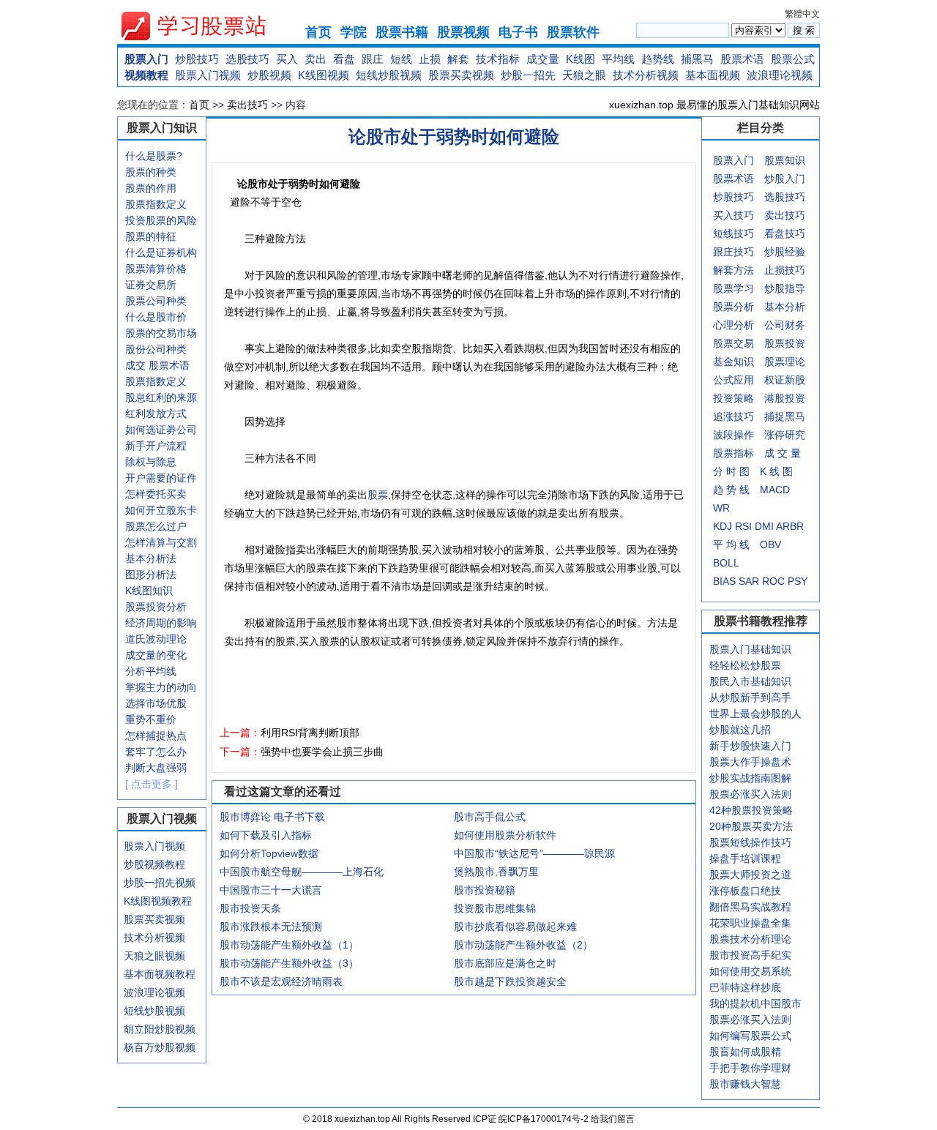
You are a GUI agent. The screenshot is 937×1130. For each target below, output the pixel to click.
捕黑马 (697, 59)
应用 (743, 380)
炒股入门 (784, 178)
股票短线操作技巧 (750, 842)
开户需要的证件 (161, 478)
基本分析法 (150, 558)
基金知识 (733, 361)
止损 (430, 59)
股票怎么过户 (156, 526)
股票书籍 (402, 32)
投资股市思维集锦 (495, 908)
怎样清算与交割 (161, 542)
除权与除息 (150, 462)
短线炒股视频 (389, 75)
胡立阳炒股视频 (159, 1029)
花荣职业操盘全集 (750, 923)
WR (721, 508)
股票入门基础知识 (750, 649)
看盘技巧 (784, 233)
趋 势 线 (731, 489)
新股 (795, 380)
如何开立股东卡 (161, 510)
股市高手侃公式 (490, 817)
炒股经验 (784, 252)
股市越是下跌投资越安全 (510, 981)
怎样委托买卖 (156, 494)
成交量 (542, 59)
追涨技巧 (733, 416)
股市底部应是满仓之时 (505, 963)
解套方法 (733, 270)
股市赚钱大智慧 (745, 1084)
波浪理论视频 (780, 75)
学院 (353, 32)
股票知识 (784, 160)
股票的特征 (150, 236)
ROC (773, 581)
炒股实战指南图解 (750, 778)
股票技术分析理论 (750, 939)
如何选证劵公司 (161, 429)
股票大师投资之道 (750, 874)
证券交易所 (150, 285)
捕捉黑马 (784, 416)
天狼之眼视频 (154, 956)
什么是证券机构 (161, 252)
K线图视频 (323, 75)
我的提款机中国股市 (755, 1003)
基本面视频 (712, 75)
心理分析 (733, 325)
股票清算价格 (156, 268)
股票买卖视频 (461, 75)
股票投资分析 (156, 607)
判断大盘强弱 (156, 768)
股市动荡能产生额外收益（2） (523, 945)
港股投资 (784, 398)
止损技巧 (784, 270)
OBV (770, 544)
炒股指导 (784, 288)
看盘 (344, 59)
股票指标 (733, 453)
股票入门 (146, 59)
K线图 (580, 59)
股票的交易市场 (161, 333)
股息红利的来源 (161, 397)
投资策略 (733, 398)
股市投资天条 (250, 908)
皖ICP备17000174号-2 (545, 1119)
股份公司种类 (156, 349)
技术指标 (498, 59)
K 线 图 (776, 471)
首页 (318, 32)
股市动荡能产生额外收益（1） (289, 945)
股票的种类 (150, 172)
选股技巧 (247, 59)
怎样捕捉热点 (156, 735)
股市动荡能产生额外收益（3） (289, 963)
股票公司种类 (156, 301)
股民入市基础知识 (750, 681)
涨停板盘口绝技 (745, 891)
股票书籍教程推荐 (760, 621)
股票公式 (793, 59)
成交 (135, 365)
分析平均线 (150, 671)
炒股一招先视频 (159, 882)
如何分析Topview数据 (269, 853)
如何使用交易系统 (750, 971)
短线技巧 (733, 233)
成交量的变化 (156, 655)
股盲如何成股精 (745, 1052)
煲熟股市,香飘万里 (496, 872)
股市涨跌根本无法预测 (271, 926)
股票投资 (784, 343)
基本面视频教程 (159, 974)
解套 (458, 59)
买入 (287, 59)
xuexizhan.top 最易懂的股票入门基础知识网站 (714, 105)
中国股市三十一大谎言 (271, 890)
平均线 (618, 59)
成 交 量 (782, 453)
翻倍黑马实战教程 (750, 907)
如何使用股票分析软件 (505, 835)
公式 (723, 380)
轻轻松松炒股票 (745, 665)
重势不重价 (150, 719)
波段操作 (733, 435)
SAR (749, 581)
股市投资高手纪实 (750, 955)
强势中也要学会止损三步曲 (322, 751)
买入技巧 (733, 215)
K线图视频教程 (158, 901)
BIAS (724, 581)
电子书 (518, 32)
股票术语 (742, 59)
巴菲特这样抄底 (745, 987)
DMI (764, 526)
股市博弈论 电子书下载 (272, 817)
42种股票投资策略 (751, 810)
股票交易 (733, 343)
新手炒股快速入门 (750, 746)
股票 (377, 495)
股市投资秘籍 (484, 890)
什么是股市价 (156, 317)
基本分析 (784, 307)
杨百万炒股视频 (159, 1047)
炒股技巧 (197, 59)
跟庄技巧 (733, 252)
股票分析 (733, 307)
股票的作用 (150, 188)
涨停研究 (784, 435)
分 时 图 (731, 471)
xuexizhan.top (205, 26)
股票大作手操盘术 (750, 762)
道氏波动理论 (156, 639)
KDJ (722, 526)
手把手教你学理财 (750, 1068)
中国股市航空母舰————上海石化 (302, 872)
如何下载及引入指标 (266, 835)
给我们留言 (613, 1119)
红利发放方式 (156, 413)
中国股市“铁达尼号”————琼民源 (534, 853)
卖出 (315, 59)
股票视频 (463, 32)
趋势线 (657, 59)
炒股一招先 (528, 75)
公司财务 (784, 325)
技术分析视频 (646, 75)
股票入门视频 (208, 75)
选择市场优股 (156, 703)
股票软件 (573, 32)
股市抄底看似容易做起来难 (515, 926)
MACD (775, 489)
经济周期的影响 (161, 623)
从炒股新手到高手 (750, 697)
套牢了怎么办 (156, 751)
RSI (743, 526)
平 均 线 (731, 544)
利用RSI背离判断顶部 (310, 732)
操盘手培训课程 (745, 858)
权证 (774, 380)
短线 (401, 59)
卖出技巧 (247, 105)
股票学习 (733, 288)
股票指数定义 (156, 204)
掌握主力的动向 (161, 687)
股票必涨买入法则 (750, 794)
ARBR (790, 526)
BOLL (726, 563)
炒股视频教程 (154, 864)
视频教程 (146, 75)
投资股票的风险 (161, 220)
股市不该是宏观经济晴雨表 (281, 981)
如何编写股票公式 (750, 1035)
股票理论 (784, 361)
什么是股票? (153, 156)
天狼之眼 (584, 75)
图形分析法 (150, 574)
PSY (797, 581)
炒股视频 (269, 75)
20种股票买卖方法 (751, 826)
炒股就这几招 (740, 730)
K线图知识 (149, 590)
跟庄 (373, 59)
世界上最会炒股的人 (755, 713)
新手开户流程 (156, 446)
